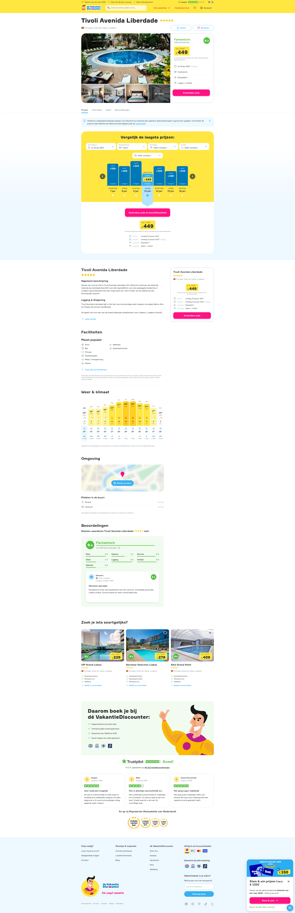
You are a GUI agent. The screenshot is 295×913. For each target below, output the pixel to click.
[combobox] (126, 8)
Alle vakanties (160, 8)
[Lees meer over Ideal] (103, 746)
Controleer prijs (191, 92)
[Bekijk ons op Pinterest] (199, 904)
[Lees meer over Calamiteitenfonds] (199, 866)
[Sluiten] (288, 881)
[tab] (84, 110)
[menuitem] (191, 66)
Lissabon (112, 28)
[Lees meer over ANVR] (209, 2)
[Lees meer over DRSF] (110, 746)
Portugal (88, 28)
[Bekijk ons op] (192, 904)
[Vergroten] (165, 79)
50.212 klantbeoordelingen (157, 767)
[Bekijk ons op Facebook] (186, 904)
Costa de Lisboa (100, 28)
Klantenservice (182, 8)
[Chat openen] (290, 908)
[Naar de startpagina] (91, 8)
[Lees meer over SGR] (212, 2)
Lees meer (141, 123)
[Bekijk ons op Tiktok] (205, 904)
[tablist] (147, 110)
